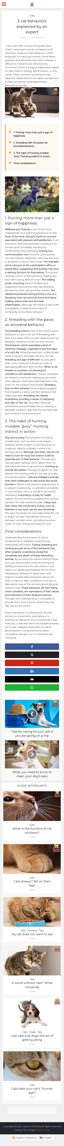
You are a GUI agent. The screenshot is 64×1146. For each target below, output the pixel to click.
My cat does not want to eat (32, 934)
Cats (32, 15)
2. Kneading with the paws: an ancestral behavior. (30, 144)
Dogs (32, 1032)
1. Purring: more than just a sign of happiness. (33, 134)
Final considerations (24, 163)
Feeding (32, 930)
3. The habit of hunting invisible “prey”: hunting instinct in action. (31, 154)
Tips (41, 930)
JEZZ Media (43, 1130)
